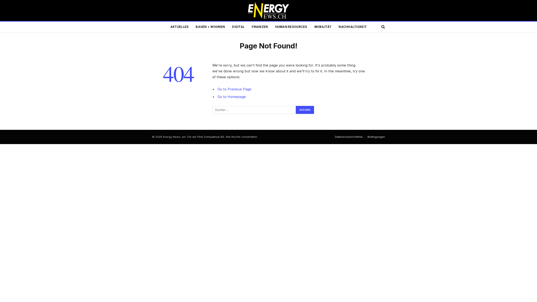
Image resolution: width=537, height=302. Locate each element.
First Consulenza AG (210, 136)
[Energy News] (269, 10)
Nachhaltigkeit (353, 27)
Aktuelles (179, 27)
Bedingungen (376, 136)
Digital (238, 27)
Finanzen (260, 27)
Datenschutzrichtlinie (349, 136)
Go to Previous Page (234, 89)
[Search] (383, 27)
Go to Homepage (232, 97)
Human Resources (291, 27)
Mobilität (323, 27)
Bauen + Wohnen (210, 27)
